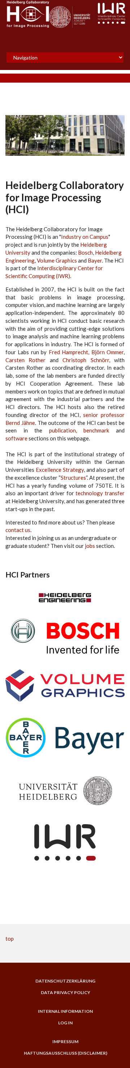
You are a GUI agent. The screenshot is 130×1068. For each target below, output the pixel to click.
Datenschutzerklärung (65, 981)
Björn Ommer (107, 352)
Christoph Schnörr (85, 360)
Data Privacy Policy (65, 992)
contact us (17, 530)
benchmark (96, 430)
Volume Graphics (57, 260)
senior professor (104, 415)
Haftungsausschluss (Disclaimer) (65, 1053)
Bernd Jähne (20, 422)
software (16, 438)
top (9, 938)
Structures (73, 477)
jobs (90, 545)
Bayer (95, 260)
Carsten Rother (25, 360)
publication (62, 430)
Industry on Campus (84, 236)
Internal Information (65, 1011)
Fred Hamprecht (68, 352)
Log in (65, 1023)
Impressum (65, 1042)
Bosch (85, 252)
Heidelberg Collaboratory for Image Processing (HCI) (64, 197)
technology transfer (100, 493)
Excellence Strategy (60, 469)
